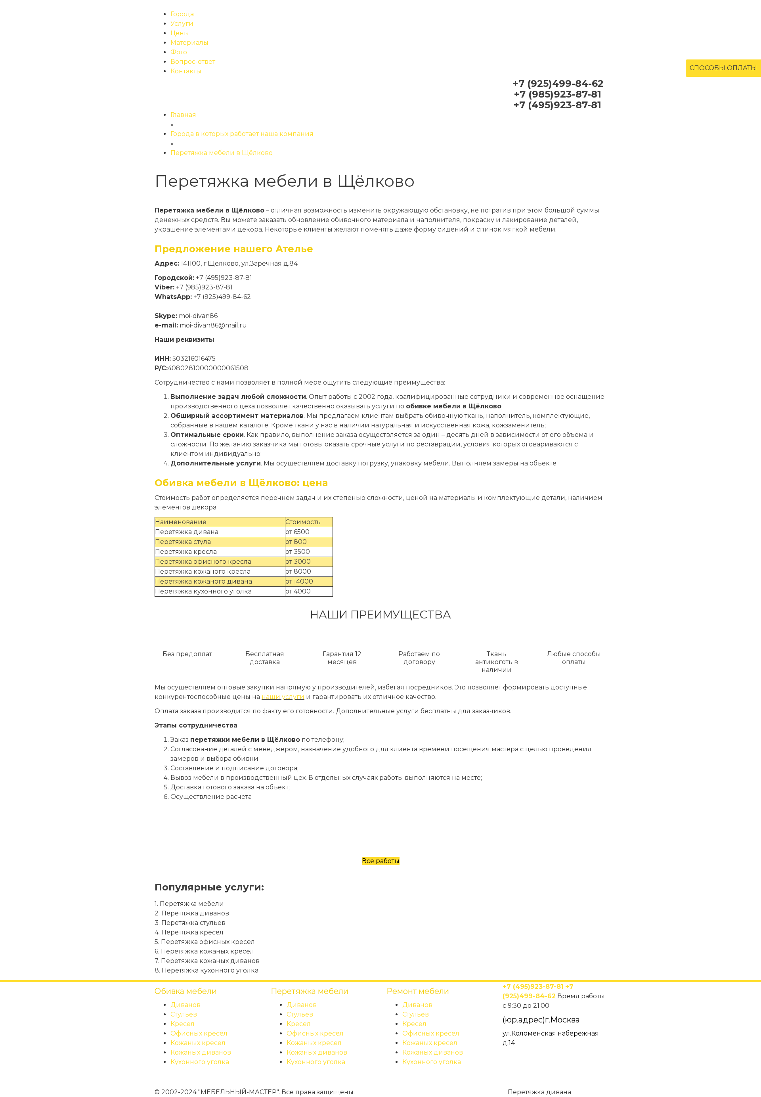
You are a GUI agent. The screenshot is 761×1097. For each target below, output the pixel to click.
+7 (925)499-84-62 (558, 83)
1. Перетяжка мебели (189, 903)
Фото (178, 52)
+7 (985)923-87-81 (557, 94)
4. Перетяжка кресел (189, 932)
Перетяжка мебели (309, 991)
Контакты (185, 71)
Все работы (381, 861)
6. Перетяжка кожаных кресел (204, 951)
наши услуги (283, 697)
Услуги (181, 23)
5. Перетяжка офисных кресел (205, 942)
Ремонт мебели (417, 991)
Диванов (185, 1005)
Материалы (189, 42)
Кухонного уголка (199, 1062)
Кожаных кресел (198, 1043)
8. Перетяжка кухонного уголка (206, 970)
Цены (179, 33)
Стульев (183, 1014)
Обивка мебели (186, 991)
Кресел (182, 1024)
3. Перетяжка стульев (190, 923)
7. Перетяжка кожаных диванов (207, 961)
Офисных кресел (199, 1033)
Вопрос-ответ (192, 61)
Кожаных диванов (200, 1052)
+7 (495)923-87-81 (557, 105)
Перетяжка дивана (538, 1092)
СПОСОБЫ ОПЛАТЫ (723, 68)
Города (182, 14)
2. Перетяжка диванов (192, 913)
